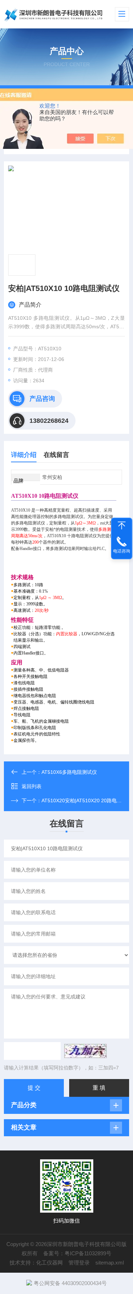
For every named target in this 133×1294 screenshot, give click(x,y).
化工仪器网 (49, 1263)
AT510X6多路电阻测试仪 (69, 772)
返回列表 (31, 786)
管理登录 (79, 1263)
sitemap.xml (109, 1263)
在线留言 (56, 454)
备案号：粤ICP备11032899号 (77, 1253)
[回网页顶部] (122, 525)
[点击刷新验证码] (85, 1051)
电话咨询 (121, 551)
